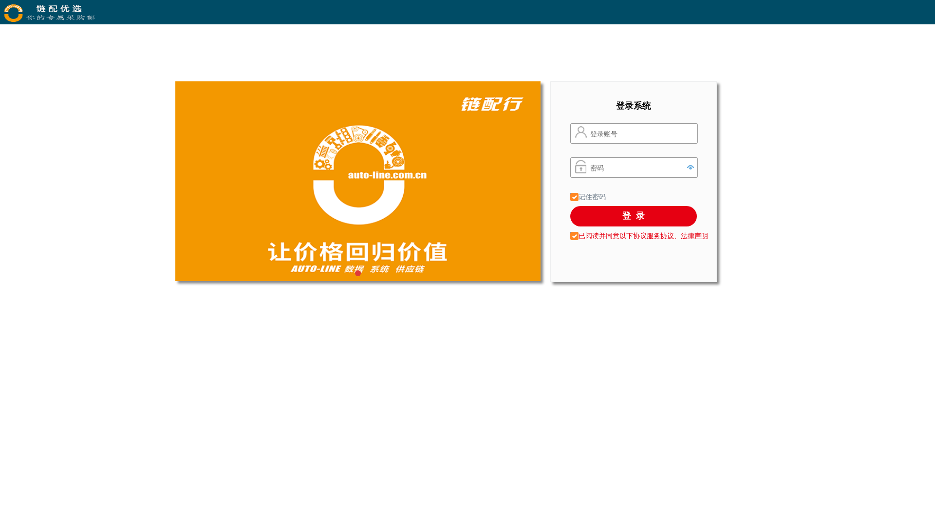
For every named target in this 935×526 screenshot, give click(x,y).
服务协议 (660, 235)
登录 (636, 215)
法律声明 (694, 235)
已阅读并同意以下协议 (612, 235)
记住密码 (591, 196)
